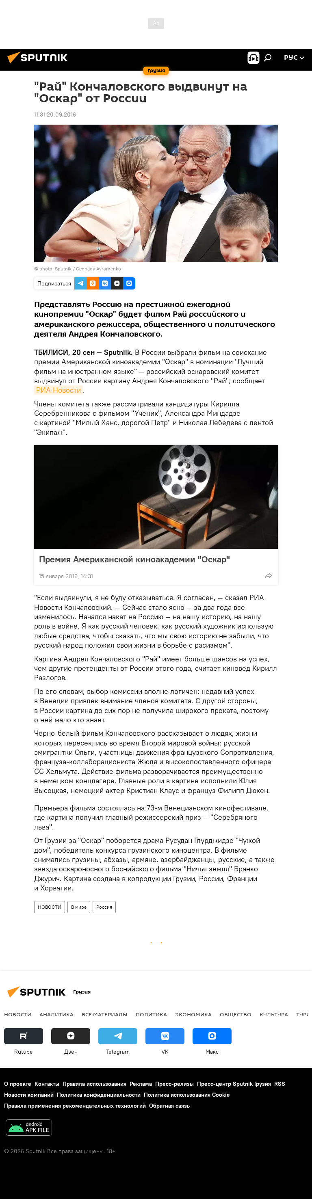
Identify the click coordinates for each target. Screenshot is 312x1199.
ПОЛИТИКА (151, 1014)
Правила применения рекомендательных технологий (75, 1105)
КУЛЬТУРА (274, 1014)
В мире (79, 907)
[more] (268, 575)
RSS (279, 1083)
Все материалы (105, 1014)
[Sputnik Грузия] (40, 64)
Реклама (141, 1083)
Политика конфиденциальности (99, 1094)
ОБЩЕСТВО (235, 1014)
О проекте (17, 1083)
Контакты (47, 1083)
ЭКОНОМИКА (193, 1014)
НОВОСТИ (49, 907)
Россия (104, 907)
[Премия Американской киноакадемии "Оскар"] (156, 497)
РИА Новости (58, 390)
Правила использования (94, 1083)
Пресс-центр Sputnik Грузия (234, 1083)
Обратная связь (169, 1105)
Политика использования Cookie (187, 1094)
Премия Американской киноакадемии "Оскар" (134, 559)
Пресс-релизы (174, 1083)
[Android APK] (28, 1128)
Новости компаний (29, 1094)
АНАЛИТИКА (56, 1014)
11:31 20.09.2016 (55, 114)
